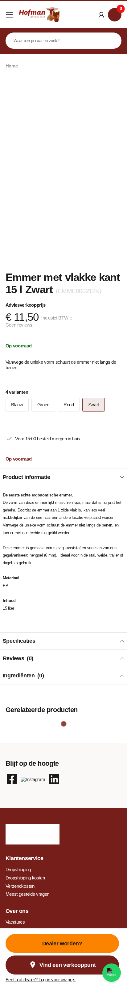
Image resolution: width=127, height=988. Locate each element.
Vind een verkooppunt (67, 965)
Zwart (93, 404)
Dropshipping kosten (25, 877)
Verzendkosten (20, 886)
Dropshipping (18, 869)
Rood (68, 404)
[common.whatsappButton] (111, 972)
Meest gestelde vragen (28, 894)
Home (12, 65)
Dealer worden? (62, 943)
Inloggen (101, 15)
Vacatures (15, 922)
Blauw (17, 404)
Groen (43, 404)
